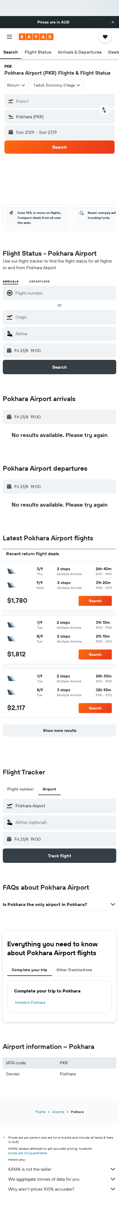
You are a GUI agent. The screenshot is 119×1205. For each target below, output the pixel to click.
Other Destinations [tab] (74, 969)
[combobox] (64, 317)
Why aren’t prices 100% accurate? (41, 1189)
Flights (40, 1112)
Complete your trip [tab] (30, 969)
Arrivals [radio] (10, 281)
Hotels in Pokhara (30, 1002)
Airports (58, 1112)
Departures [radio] (39, 281)
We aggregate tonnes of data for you (43, 1179)
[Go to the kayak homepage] (36, 36)
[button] (113, 22)
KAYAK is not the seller (29, 1169)
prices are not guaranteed (27, 1153)
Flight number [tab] (20, 789)
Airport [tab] (49, 789)
